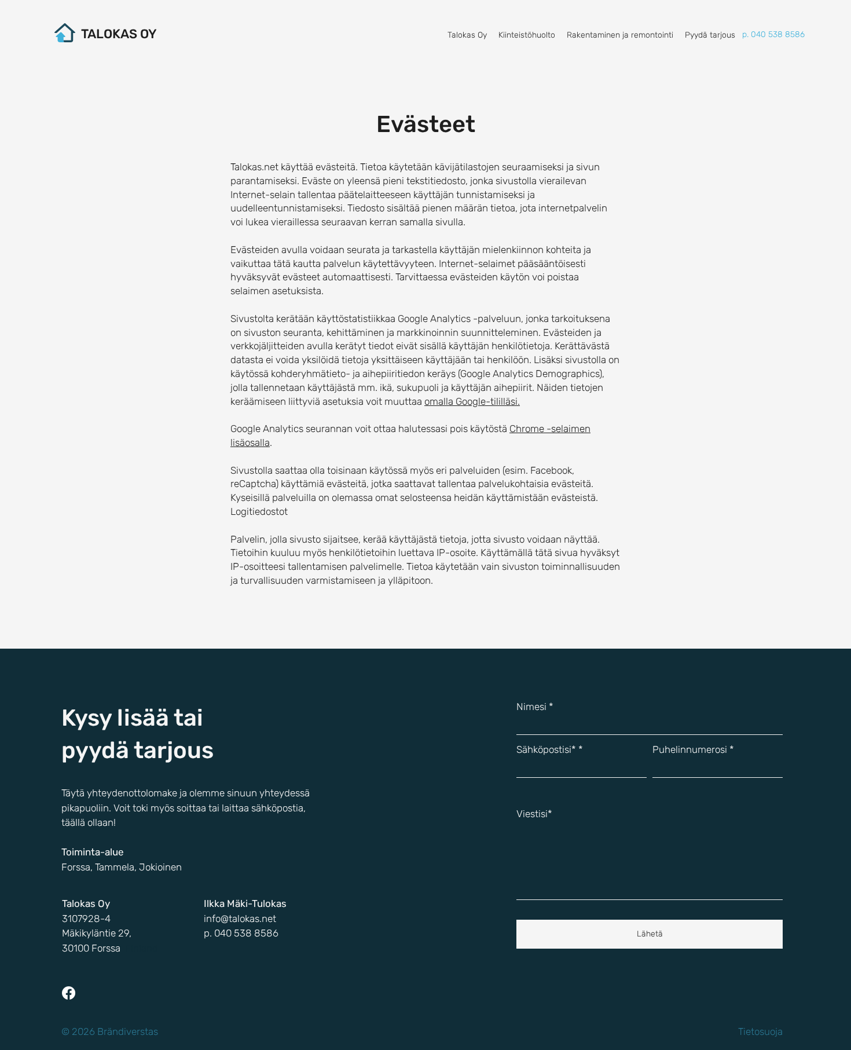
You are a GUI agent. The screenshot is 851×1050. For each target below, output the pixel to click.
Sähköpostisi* (546, 750)
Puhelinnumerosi (689, 750)
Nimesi (531, 707)
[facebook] (68, 993)
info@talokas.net (240, 918)
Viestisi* (534, 814)
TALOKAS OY (119, 34)
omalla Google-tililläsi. (472, 401)
